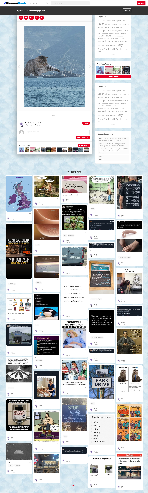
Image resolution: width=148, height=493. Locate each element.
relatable (100, 41)
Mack (12, 218)
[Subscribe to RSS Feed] (46, 3)
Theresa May (112, 45)
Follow (86, 123)
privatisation (103, 38)
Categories (33, 3)
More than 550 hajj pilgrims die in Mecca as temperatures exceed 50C (112, 139)
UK (120, 48)
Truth (106, 49)
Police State (120, 36)
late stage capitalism (114, 33)
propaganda (112, 38)
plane (108, 35)
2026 (65, 235)
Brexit (101, 23)
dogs (92, 209)
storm (107, 45)
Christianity (120, 24)
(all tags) (113, 54)
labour (105, 33)
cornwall (105, 27)
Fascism (111, 31)
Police (113, 36)
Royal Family (115, 41)
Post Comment (82, 138)
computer (39, 360)
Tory (119, 45)
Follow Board (83, 145)
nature (100, 36)
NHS (104, 36)
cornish (10, 465)
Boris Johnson (118, 20)
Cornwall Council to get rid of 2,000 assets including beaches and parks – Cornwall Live (113, 151)
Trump (101, 49)
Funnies (32, 145)
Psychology (120, 38)
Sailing (121, 41)
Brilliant (107, 24)
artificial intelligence (125, 257)
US (123, 49)
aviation (104, 21)
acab (100, 20)
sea (126, 41)
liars (124, 33)
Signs (99, 45)
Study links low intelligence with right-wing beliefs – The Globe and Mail (112, 145)
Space (103, 45)
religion (107, 41)
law (122, 33)
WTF (99, 52)
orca (37, 325)
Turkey (114, 49)
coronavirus (116, 27)
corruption (103, 30)
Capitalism (114, 24)
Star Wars (66, 481)
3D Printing (11, 284)
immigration (118, 31)
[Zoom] (37, 18)
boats (109, 21)
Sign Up (127, 11)
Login (142, 3)
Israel (123, 31)
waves (126, 49)
